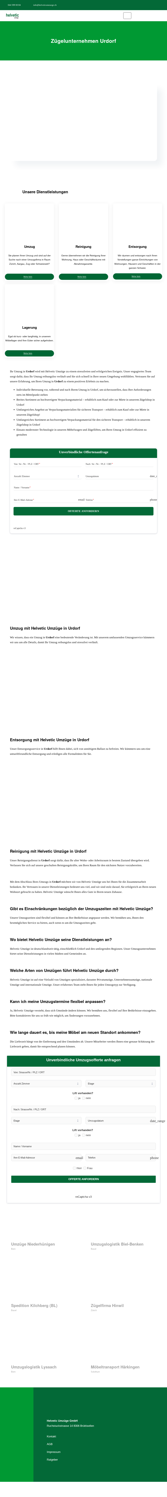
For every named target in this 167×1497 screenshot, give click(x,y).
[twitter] (152, 5)
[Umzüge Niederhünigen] (43, 1222)
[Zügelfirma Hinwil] (123, 1283)
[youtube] (163, 5)
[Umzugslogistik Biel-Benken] (123, 1222)
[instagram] (158, 5)
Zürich (94, 1310)
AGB (50, 1444)
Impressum (54, 1452)
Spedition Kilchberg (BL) (34, 1305)
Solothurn (95, 1372)
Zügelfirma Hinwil (107, 1305)
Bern (13, 1249)
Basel (93, 1249)
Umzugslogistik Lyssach (34, 1367)
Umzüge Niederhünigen (33, 1244)
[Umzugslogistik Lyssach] (43, 1345)
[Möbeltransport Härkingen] (123, 1345)
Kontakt (51, 1436)
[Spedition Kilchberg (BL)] (43, 1283)
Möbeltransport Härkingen (115, 1367)
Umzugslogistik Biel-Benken (117, 1244)
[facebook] (147, 5)
